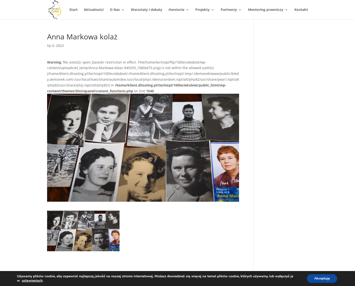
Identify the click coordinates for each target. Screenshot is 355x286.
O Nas (115, 10)
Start (73, 10)
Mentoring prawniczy (265, 10)
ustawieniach (32, 281)
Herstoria (176, 10)
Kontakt (301, 10)
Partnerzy (229, 10)
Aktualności (94, 10)
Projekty (202, 10)
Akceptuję (322, 278)
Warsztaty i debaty (146, 10)
